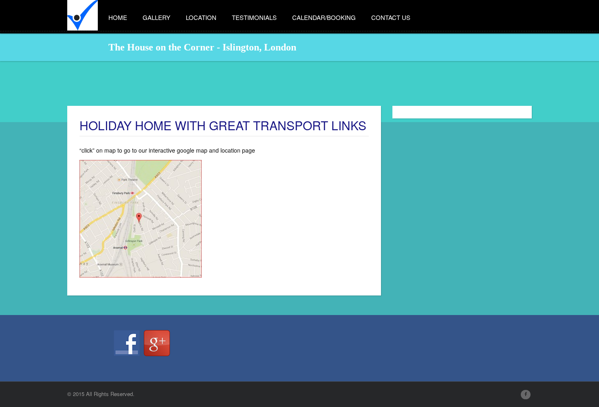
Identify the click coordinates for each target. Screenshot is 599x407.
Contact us (390, 17)
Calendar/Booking (324, 17)
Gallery (156, 17)
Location (201, 17)
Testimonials (254, 17)
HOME (117, 17)
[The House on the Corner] (82, 12)
